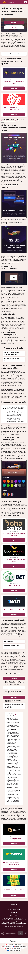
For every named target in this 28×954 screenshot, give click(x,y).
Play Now (14, 22)
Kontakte (14, 904)
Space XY (14, 912)
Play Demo (14, 27)
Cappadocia (14, 907)
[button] (14, 353)
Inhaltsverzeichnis (13, 54)
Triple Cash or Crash (14, 910)
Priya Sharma (17, 714)
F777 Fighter (14, 915)
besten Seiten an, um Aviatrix (8, 121)
